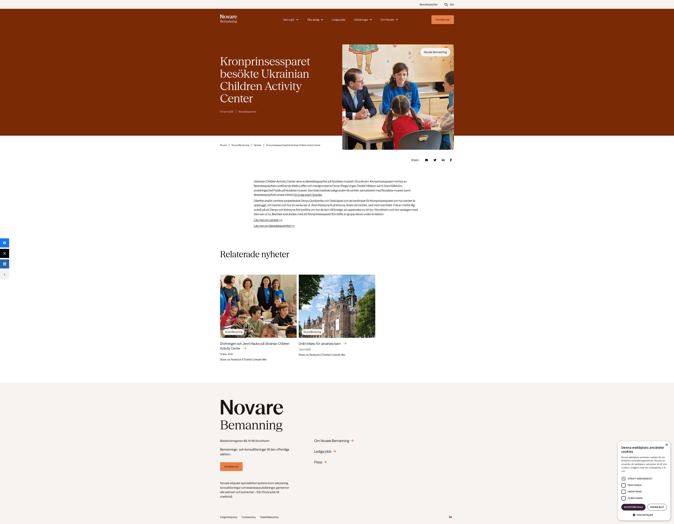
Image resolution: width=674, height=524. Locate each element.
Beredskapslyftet (429, 4)
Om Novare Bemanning (331, 441)
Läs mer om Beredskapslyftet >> (274, 226)
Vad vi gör (289, 19)
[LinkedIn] (4, 263)
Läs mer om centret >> (268, 220)
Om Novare (387, 19)
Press (318, 462)
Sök (452, 4)
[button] (644, 515)
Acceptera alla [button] (633, 507)
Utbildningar (361, 19)
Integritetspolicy (228, 517)
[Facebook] (4, 242)
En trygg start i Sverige (308, 195)
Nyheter (257, 145)
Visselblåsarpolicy (269, 517)
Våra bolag (313, 19)
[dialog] (644, 480)
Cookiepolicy (249, 517)
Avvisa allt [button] (657, 507)
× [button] (666, 445)
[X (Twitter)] (4, 253)
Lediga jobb (338, 19)
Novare (223, 145)
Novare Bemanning (240, 145)
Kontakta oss (443, 19)
